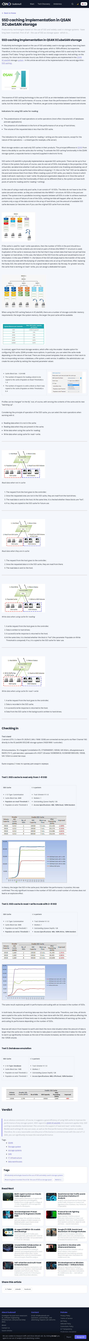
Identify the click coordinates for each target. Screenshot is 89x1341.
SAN (10, 1154)
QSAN (79, 147)
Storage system (14, 1146)
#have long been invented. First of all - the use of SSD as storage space (28, 1180)
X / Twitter (8, 1289)
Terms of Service (66, 1318)
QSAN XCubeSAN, (53, 1123)
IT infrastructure (15, 1158)
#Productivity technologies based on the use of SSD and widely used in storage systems (34, 1175)
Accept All (80, 1337)
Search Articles (7, 1331)
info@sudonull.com (42, 1316)
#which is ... (58, 1180)
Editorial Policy (65, 1324)
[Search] (72, 4)
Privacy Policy (65, 1316)
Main (32, 4)
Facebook (27, 1289)
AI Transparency (66, 1329)
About (4, 1325)
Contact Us (6, 1328)
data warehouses (15, 1161)
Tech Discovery (44, 4)
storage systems (15, 1150)
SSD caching (7, 63)
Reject (69, 1337)
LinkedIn (18, 1289)
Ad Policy (63, 1321)
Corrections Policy (66, 1326)
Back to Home (10, 13)
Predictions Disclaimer (68, 1332)
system (20, 60)
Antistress (58, 4)
